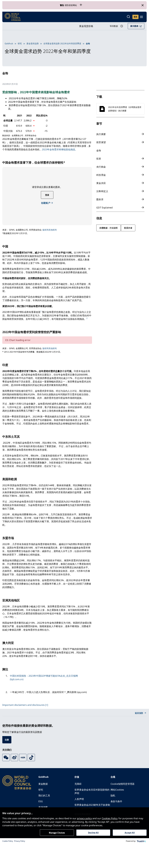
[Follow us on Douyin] (31, 757)
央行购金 (101, 166)
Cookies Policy (109, 818)
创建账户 (45, 202)
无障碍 (77, 783)
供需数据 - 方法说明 (108, 227)
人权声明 (79, 799)
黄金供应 (101, 183)
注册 (7, 739)
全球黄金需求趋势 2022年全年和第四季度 (62, 43)
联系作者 (128, 227)
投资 (98, 158)
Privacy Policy (19, 841)
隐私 (113, 795)
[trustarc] (141, 841)
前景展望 (101, 142)
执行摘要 (101, 134)
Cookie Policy (7, 841)
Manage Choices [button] (57, 832)
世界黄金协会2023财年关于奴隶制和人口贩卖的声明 (92, 806)
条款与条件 (116, 801)
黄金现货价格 (86, 26)
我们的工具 (44, 795)
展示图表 (134, 26)
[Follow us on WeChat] (6, 757)
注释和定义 (102, 191)
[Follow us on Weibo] (14, 757)
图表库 (99, 199)
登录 (47, 195)
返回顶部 (139, 713)
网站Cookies (117, 789)
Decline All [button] (93, 832)
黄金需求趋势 (32, 43)
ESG (40, 801)
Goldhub (9, 43)
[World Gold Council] (13, 17)
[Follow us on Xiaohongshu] (22, 757)
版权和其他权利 (49, 229)
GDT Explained (104, 207)
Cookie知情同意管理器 (122, 783)
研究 (20, 43)
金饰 (98, 150)
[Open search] (128, 17)
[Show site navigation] (141, 17)
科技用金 (101, 175)
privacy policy (84, 818)
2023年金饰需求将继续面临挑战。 (59, 149)
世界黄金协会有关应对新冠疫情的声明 (91, 791)
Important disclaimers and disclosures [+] (25, 705)
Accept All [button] (130, 832)
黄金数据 (43, 783)
